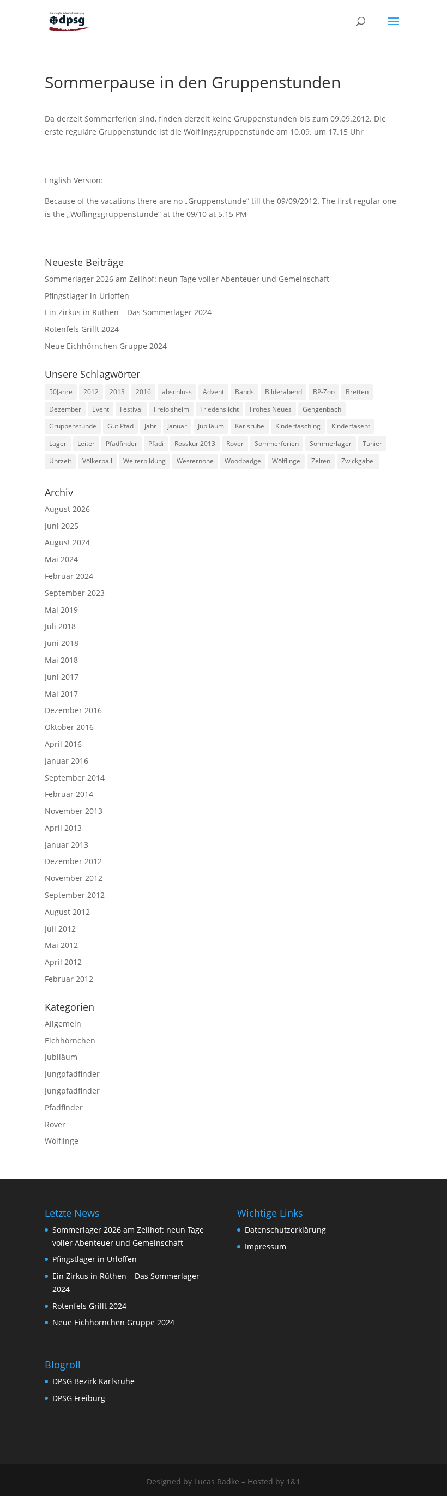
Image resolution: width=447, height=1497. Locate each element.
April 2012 (63, 962)
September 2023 (75, 593)
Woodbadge (243, 461)
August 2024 (67, 542)
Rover (235, 443)
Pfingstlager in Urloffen (87, 296)
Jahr (150, 426)
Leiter (86, 443)
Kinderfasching (298, 426)
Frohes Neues (271, 409)
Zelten (320, 461)
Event (100, 409)
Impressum (265, 1246)
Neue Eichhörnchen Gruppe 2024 (106, 346)
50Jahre (61, 391)
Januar (177, 426)
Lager (58, 443)
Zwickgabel (358, 461)
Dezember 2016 (73, 710)
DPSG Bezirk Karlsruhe (93, 1381)
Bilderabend (283, 391)
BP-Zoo (324, 391)
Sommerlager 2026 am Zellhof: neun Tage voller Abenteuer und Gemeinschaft (187, 279)
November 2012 (73, 878)
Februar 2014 (69, 794)
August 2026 (67, 509)
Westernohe (195, 461)
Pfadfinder (121, 443)
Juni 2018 (61, 643)
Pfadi (156, 443)
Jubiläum (211, 426)
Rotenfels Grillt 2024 (82, 329)
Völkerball (97, 461)
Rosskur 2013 (194, 443)
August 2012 (67, 912)
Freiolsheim (171, 409)
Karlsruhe (249, 426)
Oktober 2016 (69, 727)
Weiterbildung (144, 461)
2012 (91, 391)
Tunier (372, 443)
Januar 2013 (66, 845)
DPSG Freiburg (78, 1398)
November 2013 (73, 811)
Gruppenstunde (72, 426)
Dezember (65, 409)
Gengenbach (322, 409)
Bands (244, 391)
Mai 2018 (61, 660)
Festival (131, 409)
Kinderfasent (350, 426)
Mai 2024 (61, 559)
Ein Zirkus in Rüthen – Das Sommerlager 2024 (128, 312)
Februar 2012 (69, 979)
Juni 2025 (61, 526)
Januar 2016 (66, 761)
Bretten (357, 391)
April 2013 (63, 828)
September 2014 (75, 777)
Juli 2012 (60, 928)
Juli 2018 (60, 626)
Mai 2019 (61, 610)
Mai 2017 (61, 694)
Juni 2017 (61, 677)
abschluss (177, 391)
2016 (143, 391)
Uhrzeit (60, 461)
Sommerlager (331, 443)
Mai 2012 (61, 945)
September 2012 (75, 895)
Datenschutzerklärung (285, 1229)
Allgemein (63, 1023)
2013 (117, 391)
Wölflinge (286, 461)
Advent (213, 391)
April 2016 (63, 744)
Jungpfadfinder (72, 1074)
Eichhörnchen (70, 1040)
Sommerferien (277, 443)
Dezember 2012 (73, 861)
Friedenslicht (219, 409)
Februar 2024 (69, 576)
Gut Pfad (120, 426)
